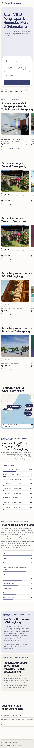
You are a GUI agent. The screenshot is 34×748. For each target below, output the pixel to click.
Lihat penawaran (15, 148)
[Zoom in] (32, 396)
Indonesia (12, 9)
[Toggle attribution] (32, 425)
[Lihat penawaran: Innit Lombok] (15, 346)
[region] (17, 411)
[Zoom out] (32, 399)
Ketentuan (8, 745)
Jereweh (3, 728)
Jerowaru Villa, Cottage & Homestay (11, 715)
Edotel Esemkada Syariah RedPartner (12, 139)
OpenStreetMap (7, 426)
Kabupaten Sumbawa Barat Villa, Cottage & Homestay (17, 719)
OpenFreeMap (6, 424)
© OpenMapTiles (14, 424)
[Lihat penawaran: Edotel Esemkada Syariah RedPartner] (15, 124)
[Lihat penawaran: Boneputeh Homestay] (15, 291)
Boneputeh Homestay (7, 306)
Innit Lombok (5, 361)
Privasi (3, 745)
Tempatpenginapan (13, 3)
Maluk (3, 724)
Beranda (6, 9)
